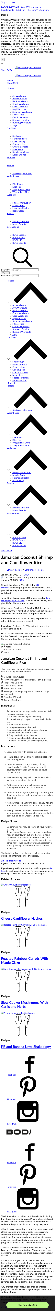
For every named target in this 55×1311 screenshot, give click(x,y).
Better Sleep (18, 211)
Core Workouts (20, 107)
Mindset (11, 157)
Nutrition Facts (19, 139)
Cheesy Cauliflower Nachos (22, 918)
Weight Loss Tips (20, 192)
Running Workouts (21, 123)
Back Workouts (20, 101)
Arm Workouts (19, 99)
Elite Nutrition (19, 155)
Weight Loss (13, 176)
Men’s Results (19, 224)
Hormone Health (20, 208)
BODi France (18, 237)
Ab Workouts (19, 96)
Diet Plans (17, 184)
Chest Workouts (20, 104)
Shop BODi (6, 70)
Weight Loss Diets (21, 189)
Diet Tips (16, 187)
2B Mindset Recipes (34, 570)
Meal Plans (17, 149)
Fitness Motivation (21, 203)
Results (10, 213)
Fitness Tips (18, 115)
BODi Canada (19, 243)
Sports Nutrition (20, 152)
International (13, 227)
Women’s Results (20, 221)
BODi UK (17, 240)
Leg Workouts (19, 109)
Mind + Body (18, 205)
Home (10, 80)
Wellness (11, 195)
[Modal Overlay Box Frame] (27, 1303)
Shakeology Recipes (22, 173)
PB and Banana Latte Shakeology (26, 1047)
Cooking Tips (18, 144)
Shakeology (18, 136)
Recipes (10, 165)
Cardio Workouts (20, 117)
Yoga (14, 125)
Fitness (10, 88)
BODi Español (19, 235)
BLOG (10, 570)
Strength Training (20, 120)
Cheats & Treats (20, 147)
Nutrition (11, 128)
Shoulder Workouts (22, 112)
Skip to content (8, 2)
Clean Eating (18, 141)
